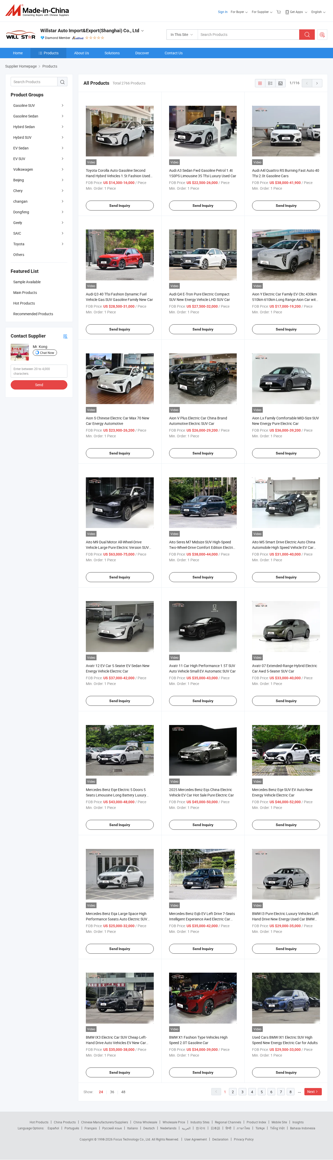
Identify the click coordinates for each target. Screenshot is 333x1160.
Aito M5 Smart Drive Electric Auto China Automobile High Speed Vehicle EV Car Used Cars (283, 547)
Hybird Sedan (24, 126)
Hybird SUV (22, 137)
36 (112, 1091)
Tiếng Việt (277, 1128)
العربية (186, 1128)
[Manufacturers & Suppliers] (38, 10)
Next (311, 1091)
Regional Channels (228, 1122)
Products (51, 52)
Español (53, 1128)
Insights (298, 1122)
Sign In (223, 12)
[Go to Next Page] (317, 83)
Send (39, 384)
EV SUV (19, 158)
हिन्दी (228, 1128)
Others (18, 254)
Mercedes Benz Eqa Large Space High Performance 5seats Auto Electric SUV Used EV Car (116, 919)
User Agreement (195, 1139)
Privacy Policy (244, 1139)
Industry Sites (199, 1122)
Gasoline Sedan (25, 116)
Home (18, 52)
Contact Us (174, 52)
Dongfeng (21, 211)
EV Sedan (21, 148)
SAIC (17, 233)
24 (101, 1092)
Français (91, 1128)
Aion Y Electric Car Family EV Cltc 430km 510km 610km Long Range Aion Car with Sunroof (285, 299)
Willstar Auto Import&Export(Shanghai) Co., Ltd (89, 30)
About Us (81, 52)
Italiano (132, 1128)
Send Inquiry (119, 205)
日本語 (215, 1128)
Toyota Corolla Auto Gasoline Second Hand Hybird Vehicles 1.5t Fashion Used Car (118, 176)
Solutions (112, 52)
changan (20, 201)
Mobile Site (279, 1122)
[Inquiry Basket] (279, 12)
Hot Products (39, 1122)
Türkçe (260, 1128)
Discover (142, 52)
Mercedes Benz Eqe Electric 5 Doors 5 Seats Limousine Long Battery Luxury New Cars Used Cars (116, 795)
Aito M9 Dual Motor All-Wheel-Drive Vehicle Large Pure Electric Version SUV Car (117, 547)
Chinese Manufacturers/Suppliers (104, 1122)
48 (123, 1091)
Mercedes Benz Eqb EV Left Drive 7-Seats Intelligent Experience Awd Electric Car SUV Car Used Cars (202, 919)
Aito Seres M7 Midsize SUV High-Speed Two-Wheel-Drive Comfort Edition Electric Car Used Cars (202, 547)
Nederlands (168, 1128)
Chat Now (47, 353)
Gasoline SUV (24, 105)
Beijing (18, 179)
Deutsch (149, 1128)
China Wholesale (145, 1122)
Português (72, 1128)
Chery (18, 190)
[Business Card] (65, 336)
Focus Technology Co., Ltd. (132, 1139)
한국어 (200, 1128)
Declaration (220, 1139)
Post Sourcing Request (322, 34)
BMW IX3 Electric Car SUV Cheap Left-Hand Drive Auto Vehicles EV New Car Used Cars (116, 1043)
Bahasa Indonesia (302, 1128)
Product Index (256, 1122)
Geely (17, 222)
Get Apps (296, 12)
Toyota (18, 243)
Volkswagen (23, 169)
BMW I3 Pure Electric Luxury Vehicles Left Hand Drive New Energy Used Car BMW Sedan (285, 919)
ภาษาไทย (243, 1128)
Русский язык (112, 1128)
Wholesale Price (174, 1122)
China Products (65, 1122)
